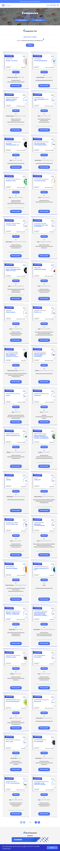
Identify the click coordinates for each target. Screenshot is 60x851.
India (39, 116)
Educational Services (16, 80)
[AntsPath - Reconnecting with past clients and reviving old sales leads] (30, 839)
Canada (37, 370)
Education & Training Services (16, 762)
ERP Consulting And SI (44, 200)
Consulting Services (16, 376)
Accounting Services (16, 418)
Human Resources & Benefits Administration (44, 332)
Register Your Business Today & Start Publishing (30, 1)
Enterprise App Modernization (44, 333)
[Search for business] (48, 5)
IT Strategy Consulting (16, 200)
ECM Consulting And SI (44, 244)
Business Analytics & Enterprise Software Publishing (16, 373)
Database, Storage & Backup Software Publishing (44, 546)
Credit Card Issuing (44, 632)
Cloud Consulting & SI (16, 247)
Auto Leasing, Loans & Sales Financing (16, 415)
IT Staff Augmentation (15, 292)
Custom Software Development (44, 119)
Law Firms (44, 418)
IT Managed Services (16, 290)
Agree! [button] (52, 847)
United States (38, 160)
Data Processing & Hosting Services (44, 545)
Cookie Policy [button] (6, 848)
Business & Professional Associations (15, 375)
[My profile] (54, 5)
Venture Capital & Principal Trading (44, 635)
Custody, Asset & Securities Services (44, 456)
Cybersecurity (44, 247)
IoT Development (15, 805)
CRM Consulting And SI (16, 202)
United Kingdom (40, 77)
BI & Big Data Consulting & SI (16, 246)
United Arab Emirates (12, 77)
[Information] (51, 5)
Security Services (16, 589)
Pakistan (8, 452)
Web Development (44, 120)
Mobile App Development (44, 122)
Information (44, 415)
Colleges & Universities (16, 119)
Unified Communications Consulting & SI (15, 81)
